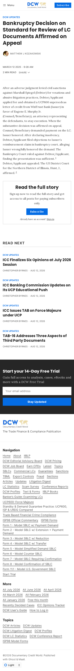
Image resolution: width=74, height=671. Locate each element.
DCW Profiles (43, 631)
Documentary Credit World (27, 655)
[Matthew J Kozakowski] (6, 54)
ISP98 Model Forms (15, 641)
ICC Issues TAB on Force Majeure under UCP (32, 312)
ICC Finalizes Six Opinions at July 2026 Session (37, 262)
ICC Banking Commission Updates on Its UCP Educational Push (37, 287)
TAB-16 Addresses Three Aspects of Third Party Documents (35, 338)
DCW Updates (11, 17)
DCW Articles (11, 625)
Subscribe (63, 5)
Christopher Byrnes (15, 270)
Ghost (12, 659)
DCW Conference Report (46, 636)
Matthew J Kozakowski (25, 53)
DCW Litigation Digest (17, 631)
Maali (22, 659)
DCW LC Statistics (15, 636)
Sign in (50, 219)
